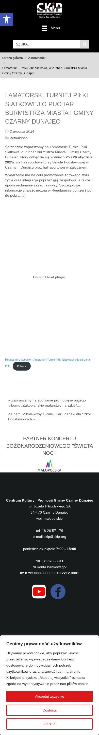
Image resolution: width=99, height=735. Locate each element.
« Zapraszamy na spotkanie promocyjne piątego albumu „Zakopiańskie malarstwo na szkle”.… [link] (47, 402)
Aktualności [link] (36, 58)
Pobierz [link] (21, 366)
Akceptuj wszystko (49, 696)
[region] (49, 685)
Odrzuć (49, 724)
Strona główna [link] (12, 58)
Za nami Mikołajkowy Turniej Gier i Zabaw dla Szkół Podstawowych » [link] (49, 416)
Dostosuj (50, 710)
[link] (6, 19)
